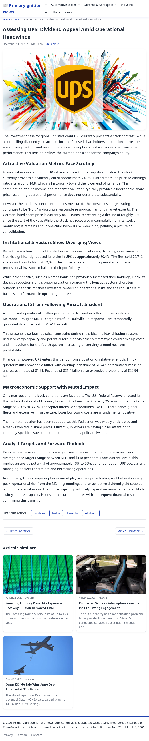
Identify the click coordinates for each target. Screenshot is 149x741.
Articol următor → (130, 531)
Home (6, 19)
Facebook (39, 513)
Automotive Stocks (64, 5)
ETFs (54, 12)
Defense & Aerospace (99, 5)
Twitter (56, 513)
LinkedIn (72, 513)
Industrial (127, 5)
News (68, 12)
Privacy (8, 735)
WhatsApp (91, 513)
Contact (36, 735)
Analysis (18, 19)
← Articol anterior (18, 531)
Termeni (22, 735)
